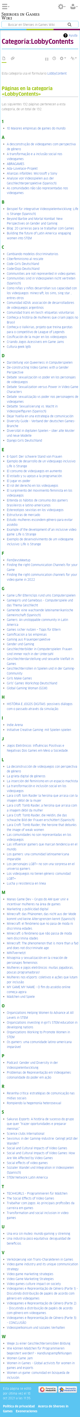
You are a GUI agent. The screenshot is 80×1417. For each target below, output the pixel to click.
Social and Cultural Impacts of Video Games (37, 1148)
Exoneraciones (26, 1411)
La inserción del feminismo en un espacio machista (42, 781)
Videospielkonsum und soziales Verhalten (36, 1328)
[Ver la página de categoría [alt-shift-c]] (4, 58)
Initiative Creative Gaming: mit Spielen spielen (39, 730)
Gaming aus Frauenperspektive (28, 639)
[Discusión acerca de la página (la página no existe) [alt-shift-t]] (12, 58)
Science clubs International (25, 1134)
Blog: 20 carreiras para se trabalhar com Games (40, 228)
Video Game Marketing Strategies (30, 1279)
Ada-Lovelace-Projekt (22, 168)
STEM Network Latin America (27, 1177)
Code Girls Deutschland (23, 264)
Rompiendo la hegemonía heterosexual (34, 1103)
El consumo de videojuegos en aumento (34, 471)
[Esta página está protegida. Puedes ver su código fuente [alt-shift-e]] (47, 59)
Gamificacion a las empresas (27, 634)
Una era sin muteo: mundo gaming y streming (38, 1234)
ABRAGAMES (15, 164)
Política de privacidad (19, 1406)
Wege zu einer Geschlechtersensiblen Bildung (38, 1343)
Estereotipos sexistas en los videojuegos (35, 510)
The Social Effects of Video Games (30, 1198)
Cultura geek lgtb (19, 347)
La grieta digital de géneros (26, 776)
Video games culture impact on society (34, 1284)
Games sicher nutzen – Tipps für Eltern (34, 630)
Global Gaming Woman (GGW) (27, 688)
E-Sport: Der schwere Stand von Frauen (34, 456)
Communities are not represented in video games (41, 274)
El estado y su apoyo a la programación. (35, 476)
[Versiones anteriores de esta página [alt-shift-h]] (54, 58)
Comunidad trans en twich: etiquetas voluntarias (40, 312)
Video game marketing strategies (30, 1274)
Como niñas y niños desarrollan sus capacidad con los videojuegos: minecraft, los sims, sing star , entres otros (42, 293)
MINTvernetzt (16, 953)
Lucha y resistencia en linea (26, 883)
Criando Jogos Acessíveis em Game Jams (35, 342)
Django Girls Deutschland (24, 440)
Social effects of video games (27, 1163)
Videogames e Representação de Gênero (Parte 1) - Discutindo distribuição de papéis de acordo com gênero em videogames (42, 1293)
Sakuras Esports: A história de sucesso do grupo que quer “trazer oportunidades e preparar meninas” (40, 1124)
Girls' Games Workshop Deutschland (32, 683)
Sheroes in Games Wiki (20, 16)
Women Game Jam (20, 1358)
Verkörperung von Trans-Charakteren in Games (40, 1259)
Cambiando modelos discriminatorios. (33, 254)
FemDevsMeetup (18, 560)
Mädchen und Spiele (21, 997)
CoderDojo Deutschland (23, 269)
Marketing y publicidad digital (27, 909)
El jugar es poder (19, 481)
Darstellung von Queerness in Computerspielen (40, 362)
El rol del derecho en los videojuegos (32, 486)
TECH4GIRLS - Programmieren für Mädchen (37, 1193)
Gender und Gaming (20, 644)
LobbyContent (57, 73)
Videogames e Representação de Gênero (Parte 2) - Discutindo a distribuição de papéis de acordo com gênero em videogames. (41, 1308)
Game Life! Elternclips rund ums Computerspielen (41, 595)
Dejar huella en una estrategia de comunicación (40, 416)
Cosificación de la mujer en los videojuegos (37, 337)
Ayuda (73, 35)
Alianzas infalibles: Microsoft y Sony (32, 173)
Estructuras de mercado (23, 515)
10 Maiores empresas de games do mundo (36, 128)
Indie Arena (15, 725)
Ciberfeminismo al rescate (25, 259)
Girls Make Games (19, 678)
